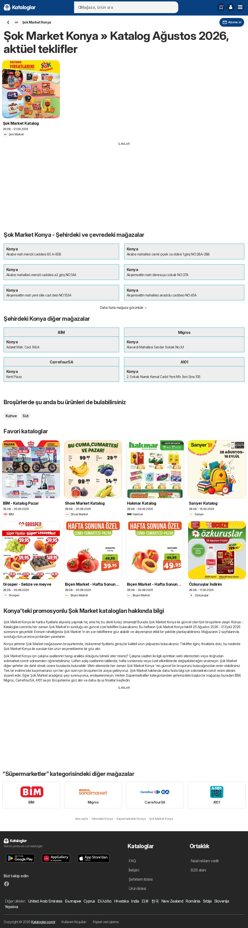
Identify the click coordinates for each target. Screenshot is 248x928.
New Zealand (172, 901)
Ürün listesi (137, 888)
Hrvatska (121, 901)
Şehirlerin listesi (141, 879)
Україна (11, 906)
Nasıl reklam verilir (205, 860)
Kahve (11, 415)
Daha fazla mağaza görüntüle (121, 307)
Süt (25, 415)
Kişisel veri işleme (106, 922)
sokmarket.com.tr (16, 661)
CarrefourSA (25, 680)
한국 (155, 901)
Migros (9, 680)
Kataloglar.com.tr (43, 922)
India (135, 901)
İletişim (134, 870)
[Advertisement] (124, 182)
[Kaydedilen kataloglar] (221, 7)
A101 (39, 680)
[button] (230, 7)
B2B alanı (198, 870)
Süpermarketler (137, 675)
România (193, 901)
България (73, 901)
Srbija (207, 901)
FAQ (132, 860)
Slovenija (221, 901)
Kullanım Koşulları (74, 922)
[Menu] (240, 7)
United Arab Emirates (45, 901)
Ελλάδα (105, 901)
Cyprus (89, 901)
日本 (145, 901)
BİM (237, 675)
